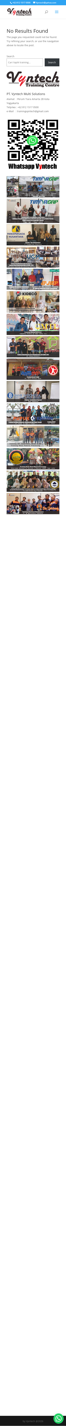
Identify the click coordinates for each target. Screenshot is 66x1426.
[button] (58, 1418)
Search (10, 56)
